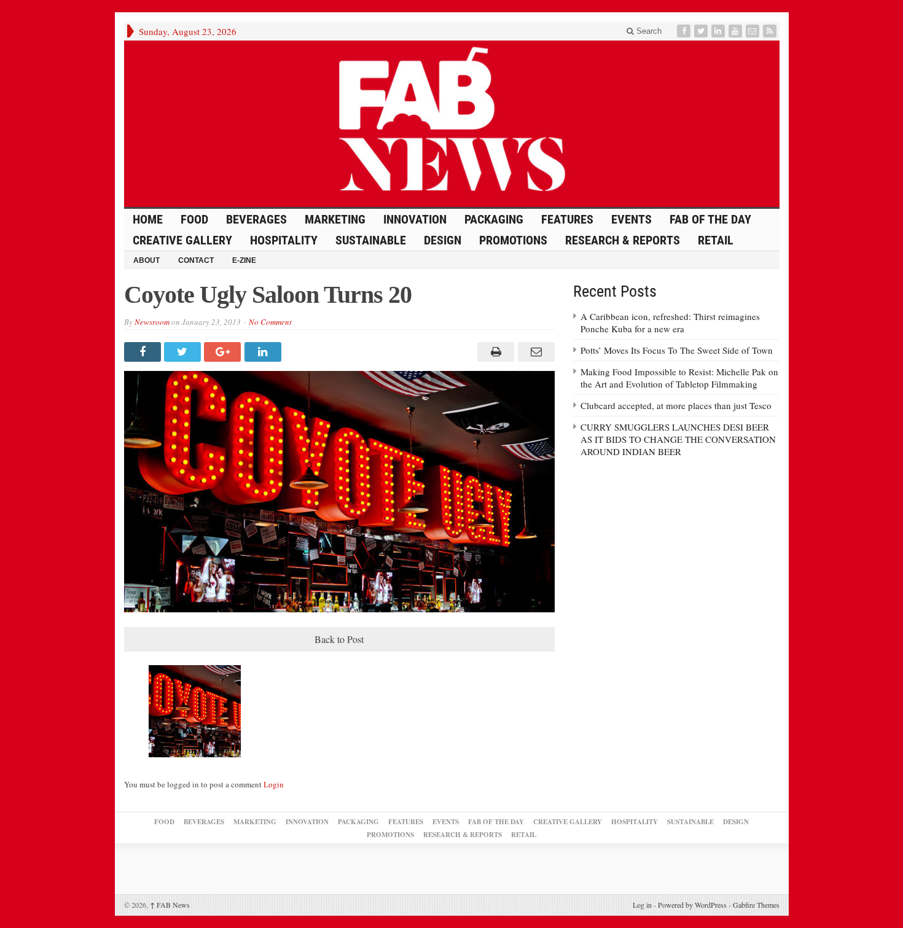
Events (631, 219)
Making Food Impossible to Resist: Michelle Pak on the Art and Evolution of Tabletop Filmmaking (679, 377)
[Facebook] (685, 31)
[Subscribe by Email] (753, 31)
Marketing (335, 219)
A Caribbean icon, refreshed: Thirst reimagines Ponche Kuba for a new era (670, 322)
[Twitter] (702, 31)
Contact (196, 260)
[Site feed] (771, 31)
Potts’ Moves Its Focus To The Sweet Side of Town (676, 350)
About (146, 260)
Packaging (493, 219)
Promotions (513, 240)
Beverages (256, 219)
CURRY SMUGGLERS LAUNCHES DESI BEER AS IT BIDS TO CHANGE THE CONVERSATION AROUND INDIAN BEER (678, 439)
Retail (715, 240)
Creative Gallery (182, 240)
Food (194, 219)
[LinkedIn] (719, 31)
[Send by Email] (534, 352)
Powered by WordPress (692, 905)
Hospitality (284, 240)
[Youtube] (736, 31)
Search (648, 31)
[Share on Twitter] (184, 352)
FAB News (170, 905)
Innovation (415, 219)
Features (567, 219)
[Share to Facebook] (144, 352)
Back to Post (339, 639)
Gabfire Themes (756, 905)
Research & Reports (622, 240)
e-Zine (244, 260)
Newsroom (152, 321)
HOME (148, 219)
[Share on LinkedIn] (264, 352)
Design (442, 240)
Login (274, 784)
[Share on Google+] (224, 352)
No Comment (270, 321)
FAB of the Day (710, 219)
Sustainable (370, 240)
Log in (642, 905)
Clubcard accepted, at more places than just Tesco (676, 405)
